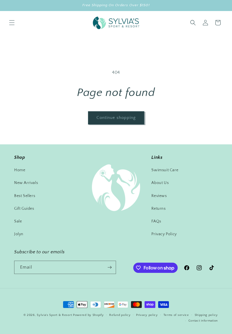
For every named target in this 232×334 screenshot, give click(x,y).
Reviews (159, 196)
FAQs (156, 221)
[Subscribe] (109, 267)
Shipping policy (206, 315)
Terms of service (176, 315)
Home (19, 170)
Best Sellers (24, 196)
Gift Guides (24, 208)
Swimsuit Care (164, 170)
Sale (18, 221)
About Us (160, 183)
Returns (158, 208)
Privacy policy (147, 315)
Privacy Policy (164, 234)
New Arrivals (26, 183)
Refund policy (119, 315)
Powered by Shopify (88, 315)
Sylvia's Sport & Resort (54, 315)
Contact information (203, 320)
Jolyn (18, 234)
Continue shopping (116, 117)
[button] (12, 22)
